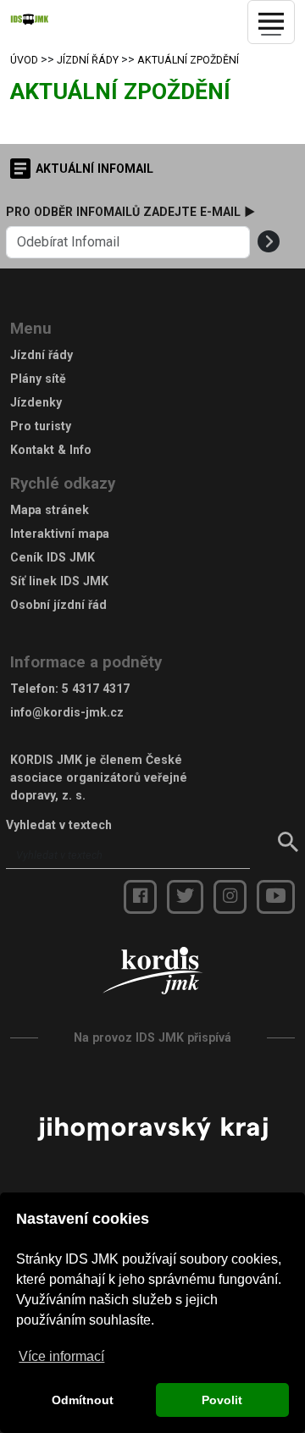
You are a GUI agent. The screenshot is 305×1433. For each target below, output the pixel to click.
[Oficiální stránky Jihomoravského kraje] (152, 1127)
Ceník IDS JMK (52, 557)
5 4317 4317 (96, 688)
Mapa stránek (49, 510)
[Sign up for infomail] (268, 242)
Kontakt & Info (51, 449)
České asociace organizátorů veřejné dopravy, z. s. (98, 777)
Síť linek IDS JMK (59, 581)
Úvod (24, 60)
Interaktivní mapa (59, 533)
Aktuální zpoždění (188, 60)
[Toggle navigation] (271, 22)
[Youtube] (276, 897)
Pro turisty (40, 426)
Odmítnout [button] (83, 1400)
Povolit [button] (222, 1400)
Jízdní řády (88, 60)
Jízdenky (36, 402)
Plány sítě (38, 378)
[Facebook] (140, 897)
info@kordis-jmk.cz (67, 712)
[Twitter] (185, 897)
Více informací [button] (61, 1356)
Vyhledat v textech (59, 825)
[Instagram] (230, 897)
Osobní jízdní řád (58, 604)
